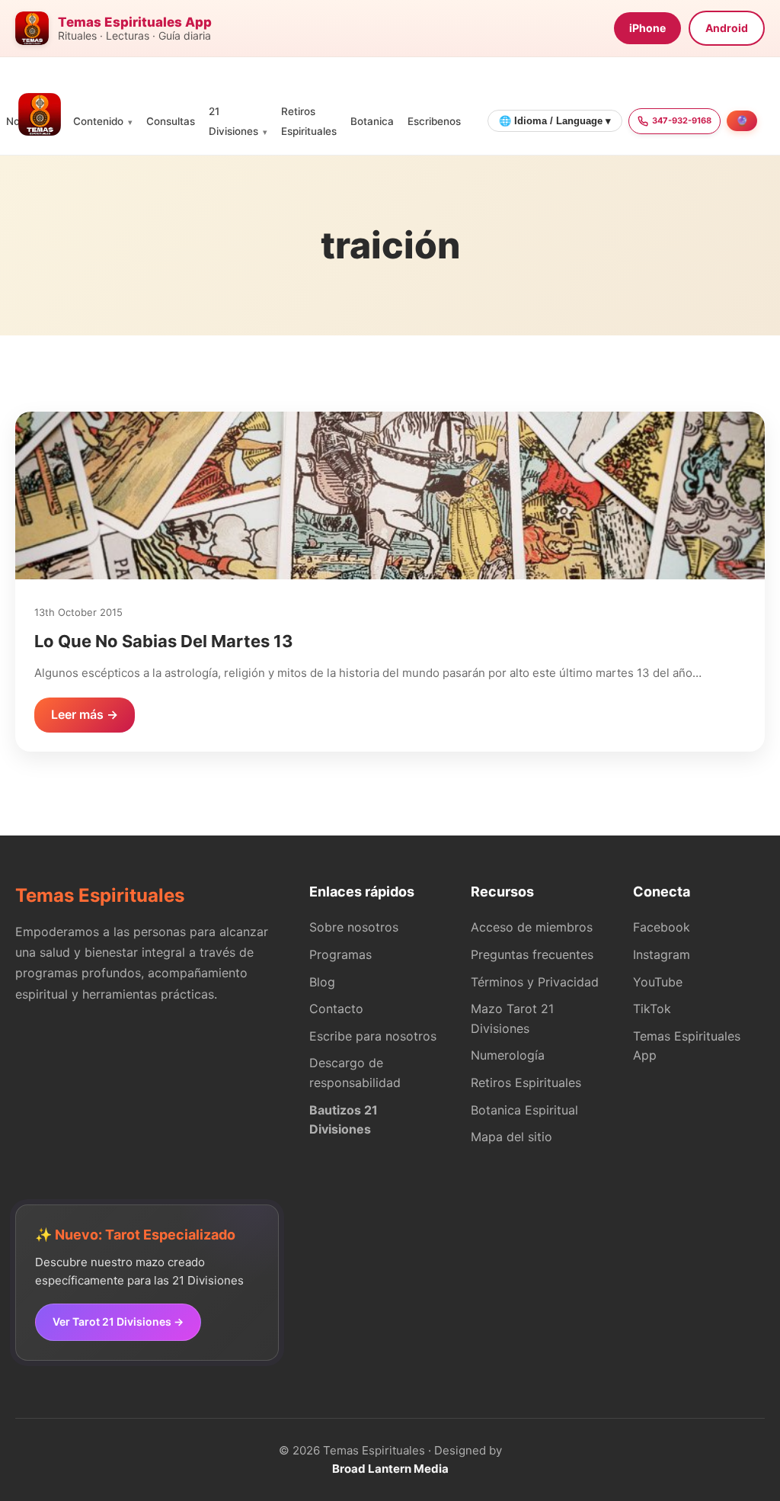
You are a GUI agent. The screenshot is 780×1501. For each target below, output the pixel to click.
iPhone (647, 27)
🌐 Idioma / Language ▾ (555, 121)
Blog (322, 981)
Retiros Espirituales (526, 1082)
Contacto (336, 1008)
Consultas (170, 121)
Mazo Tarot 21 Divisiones (512, 1018)
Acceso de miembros (532, 927)
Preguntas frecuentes (532, 954)
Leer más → (84, 714)
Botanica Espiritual (524, 1110)
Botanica (372, 121)
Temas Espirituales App (686, 1045)
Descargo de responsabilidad (355, 1072)
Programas (340, 954)
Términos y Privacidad (535, 981)
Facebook (661, 927)
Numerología (508, 1055)
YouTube (657, 981)
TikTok (652, 1008)
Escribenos (434, 121)
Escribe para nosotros (372, 1036)
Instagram (661, 954)
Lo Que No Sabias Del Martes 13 (163, 641)
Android (726, 27)
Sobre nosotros (353, 927)
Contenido (98, 121)
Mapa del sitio (511, 1136)
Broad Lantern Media (390, 1468)
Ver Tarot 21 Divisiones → (118, 1321)
